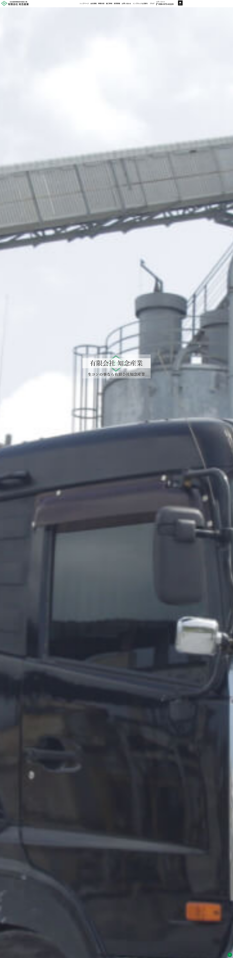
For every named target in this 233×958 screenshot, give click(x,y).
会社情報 (93, 3)
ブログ (152, 3)
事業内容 (101, 3)
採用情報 (117, 3)
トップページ (84, 3)
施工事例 (109, 3)
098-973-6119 (166, 4)
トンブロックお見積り (140, 3)
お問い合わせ (126, 3)
